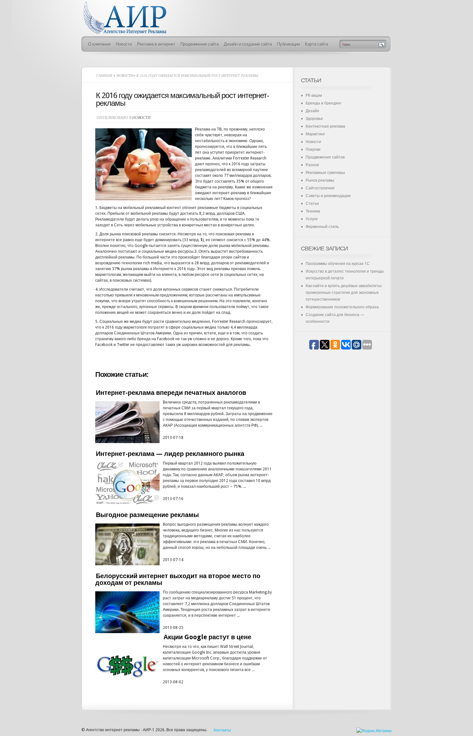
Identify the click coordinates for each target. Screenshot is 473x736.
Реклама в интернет (156, 44)
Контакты (222, 730)
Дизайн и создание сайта (248, 44)
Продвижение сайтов (325, 157)
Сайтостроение (320, 188)
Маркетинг (315, 134)
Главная (104, 75)
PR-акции (314, 95)
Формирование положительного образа (342, 307)
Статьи (312, 203)
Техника (313, 211)
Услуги (312, 219)
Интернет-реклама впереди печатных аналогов (171, 392)
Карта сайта (316, 44)
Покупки (313, 149)
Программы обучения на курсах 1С (338, 263)
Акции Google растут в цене (207, 637)
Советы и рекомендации (328, 196)
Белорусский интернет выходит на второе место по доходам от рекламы (177, 579)
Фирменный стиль (322, 226)
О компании (99, 44)
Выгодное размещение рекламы (147, 515)
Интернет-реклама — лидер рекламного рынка (170, 454)
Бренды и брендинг (323, 103)
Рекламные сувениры (325, 172)
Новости (124, 44)
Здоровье (314, 118)
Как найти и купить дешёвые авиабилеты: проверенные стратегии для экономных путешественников (344, 293)
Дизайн (312, 111)
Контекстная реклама (325, 126)
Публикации (288, 44)
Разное (312, 165)
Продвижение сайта (200, 44)
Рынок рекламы (320, 180)
